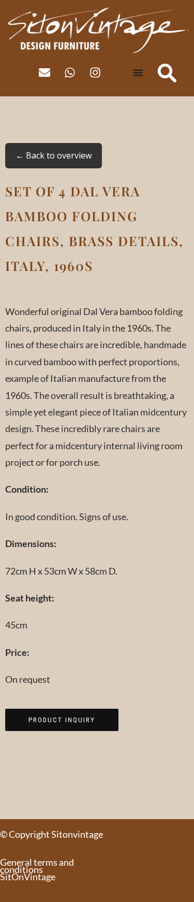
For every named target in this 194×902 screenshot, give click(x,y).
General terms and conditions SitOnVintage (37, 869)
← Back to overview (54, 155)
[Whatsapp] (69, 72)
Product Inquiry (61, 720)
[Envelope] (44, 72)
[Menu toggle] (138, 72)
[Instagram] (95, 72)
